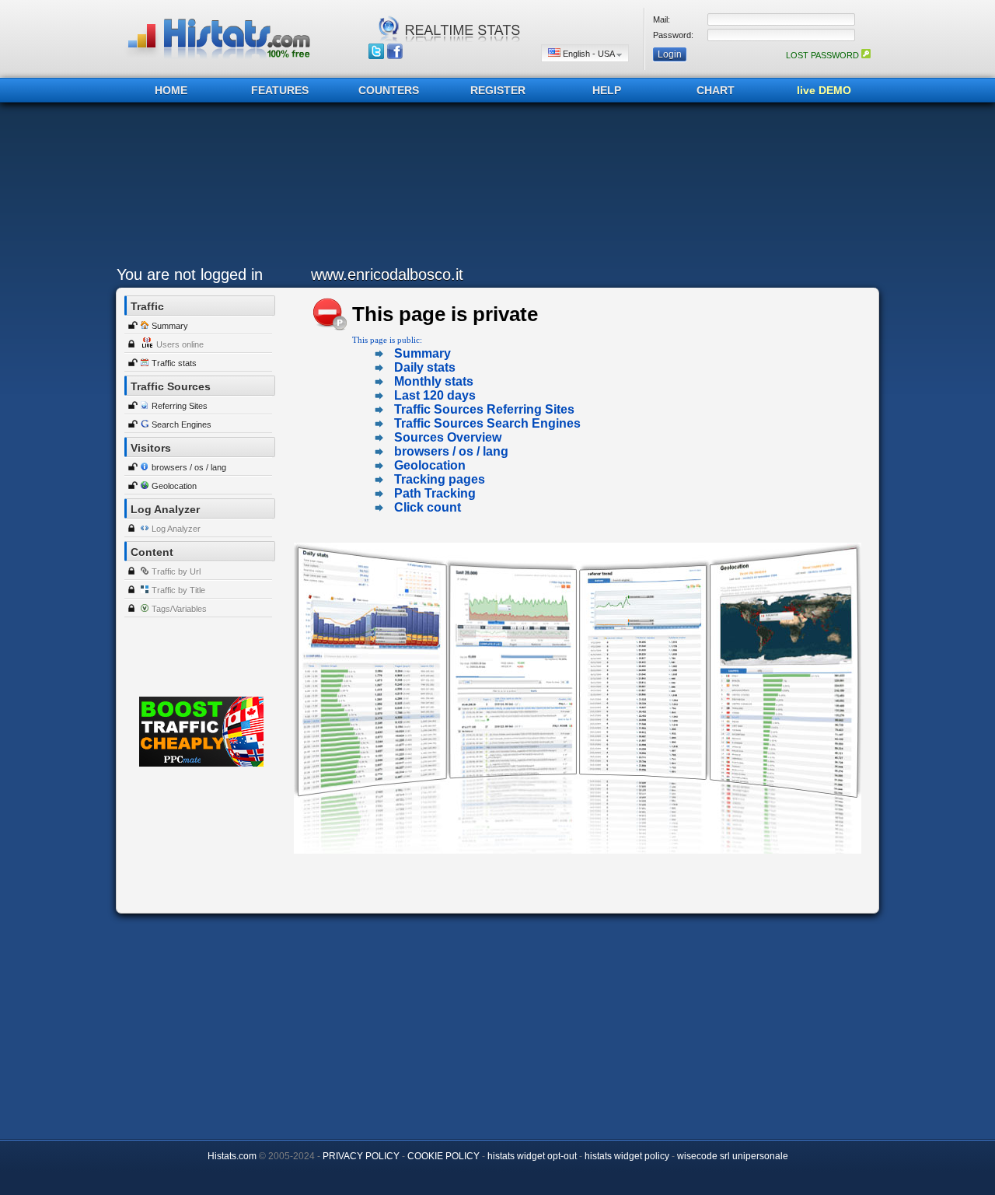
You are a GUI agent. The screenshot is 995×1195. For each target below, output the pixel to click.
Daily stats (425, 367)
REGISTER (497, 90)
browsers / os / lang (189, 467)
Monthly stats (433, 381)
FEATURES (280, 90)
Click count (427, 507)
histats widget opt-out (532, 1156)
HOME (171, 90)
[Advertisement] (494, 188)
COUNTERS (388, 90)
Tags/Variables (179, 608)
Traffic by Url (176, 571)
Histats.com (232, 1156)
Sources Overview (447, 437)
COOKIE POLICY (443, 1156)
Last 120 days (435, 395)
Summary (170, 325)
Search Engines (181, 424)
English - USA (588, 53)
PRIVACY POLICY (361, 1156)
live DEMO (824, 90)
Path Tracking (435, 493)
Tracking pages (439, 479)
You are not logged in (190, 274)
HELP (606, 90)
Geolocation (174, 486)
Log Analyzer (176, 528)
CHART (715, 90)
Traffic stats (174, 363)
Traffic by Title (178, 590)
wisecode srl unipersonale (732, 1156)
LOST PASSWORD (823, 55)
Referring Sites (180, 406)
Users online (180, 344)
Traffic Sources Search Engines (487, 423)
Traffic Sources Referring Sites (484, 409)
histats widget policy (627, 1156)
